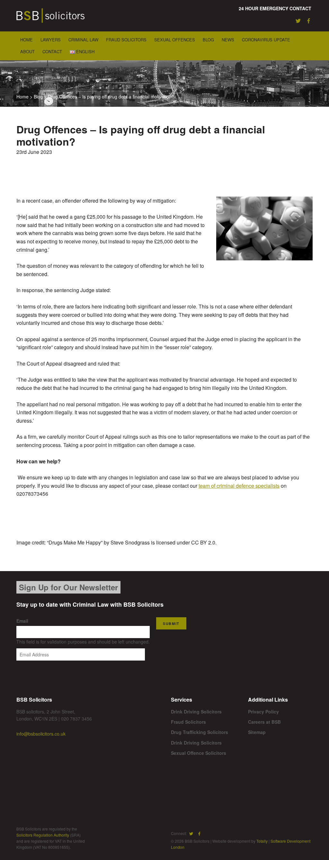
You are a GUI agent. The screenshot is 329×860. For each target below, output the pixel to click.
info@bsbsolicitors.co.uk (41, 733)
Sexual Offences (174, 40)
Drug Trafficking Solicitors (199, 732)
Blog (208, 40)
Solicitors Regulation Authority (42, 835)
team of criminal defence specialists (239, 485)
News (228, 40)
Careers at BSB (264, 722)
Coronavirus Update (266, 40)
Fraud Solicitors (126, 40)
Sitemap (257, 732)
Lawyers (50, 40)
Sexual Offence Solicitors (198, 753)
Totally (262, 841)
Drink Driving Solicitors (196, 711)
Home (26, 40)
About (27, 51)
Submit (171, 623)
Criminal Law (83, 40)
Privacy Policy (263, 711)
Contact (52, 51)
